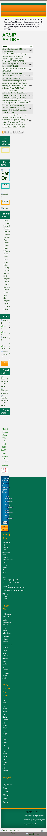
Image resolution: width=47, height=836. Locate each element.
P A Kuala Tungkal (5, 717)
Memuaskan (6, 502)
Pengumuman (7, 784)
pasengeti (4, 393)
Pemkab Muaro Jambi (6, 675)
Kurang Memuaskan (6, 506)
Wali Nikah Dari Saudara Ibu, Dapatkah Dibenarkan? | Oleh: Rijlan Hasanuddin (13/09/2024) (15, 75)
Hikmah (6, 795)
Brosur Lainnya (6, 363)
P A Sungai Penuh (5, 739)
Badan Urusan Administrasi (7, 630)
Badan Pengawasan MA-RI (7, 622)
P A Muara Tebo (5, 762)
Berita (5, 788)
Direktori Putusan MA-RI (6, 639)
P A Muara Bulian (5, 708)
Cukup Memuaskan (6, 511)
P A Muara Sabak (5, 753)
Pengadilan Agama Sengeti (5, 383)
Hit (31, 46)
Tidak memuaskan (6, 497)
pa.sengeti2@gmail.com (16, 587)
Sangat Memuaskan (6, 517)
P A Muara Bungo (5, 725)
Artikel (5, 791)
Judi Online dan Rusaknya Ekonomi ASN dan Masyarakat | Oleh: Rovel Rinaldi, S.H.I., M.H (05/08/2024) (14, 95)
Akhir (21, 132)
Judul (4, 46)
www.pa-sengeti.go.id (16, 590)
